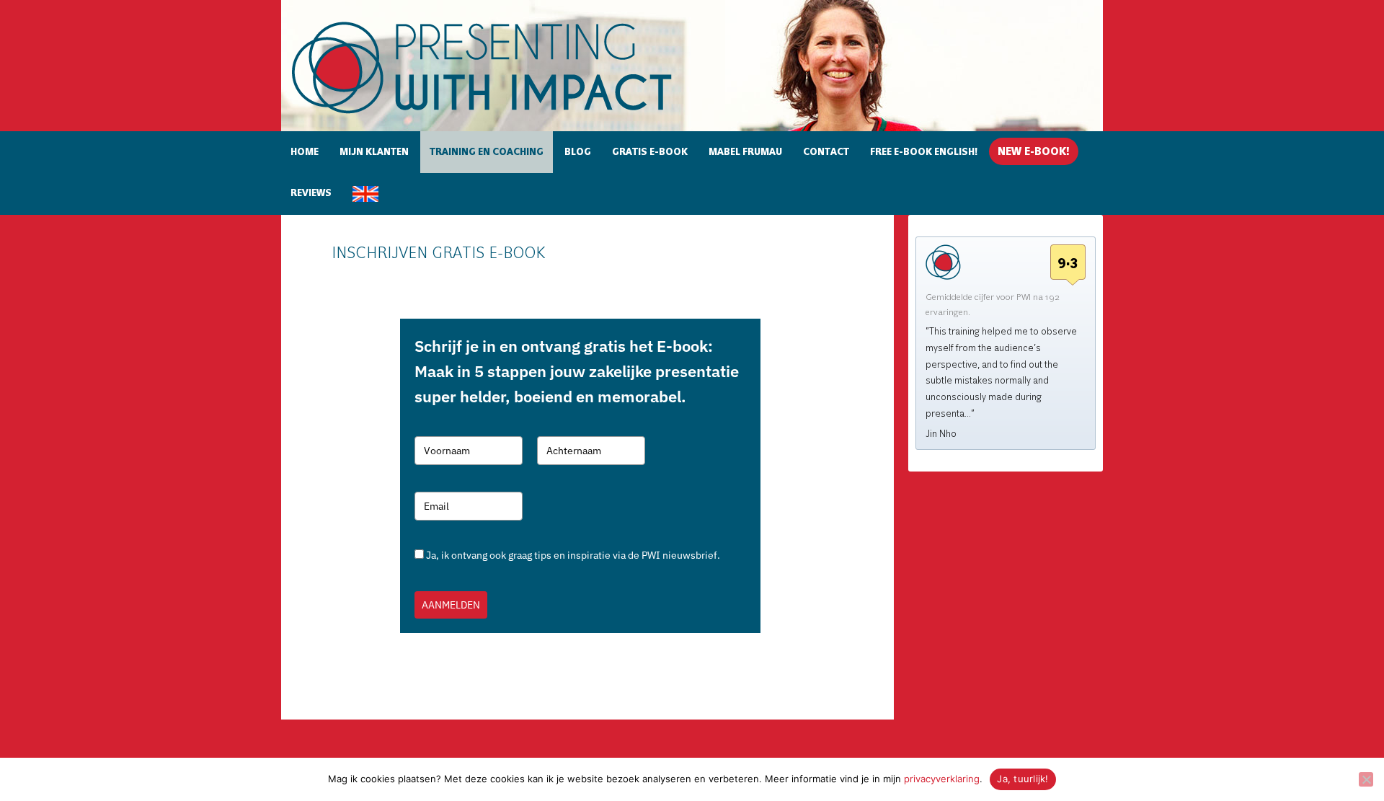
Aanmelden (451, 604)
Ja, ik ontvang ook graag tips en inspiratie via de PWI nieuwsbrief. (573, 555)
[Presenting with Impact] (507, 115)
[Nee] (1366, 779)
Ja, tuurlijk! (1022, 778)
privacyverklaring (942, 778)
